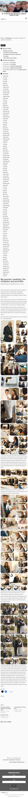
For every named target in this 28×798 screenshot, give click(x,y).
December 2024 (6, 111)
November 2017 (6, 268)
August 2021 (5, 185)
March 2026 (5, 85)
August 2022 (5, 163)
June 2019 (5, 233)
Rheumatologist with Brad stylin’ (17, 762)
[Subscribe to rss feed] (4, 19)
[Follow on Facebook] (1, 19)
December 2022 (6, 155)
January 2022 (5, 176)
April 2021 (5, 192)
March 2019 (5, 238)
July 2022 (5, 164)
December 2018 (6, 244)
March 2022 (5, 172)
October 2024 (5, 115)
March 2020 (5, 216)
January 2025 (5, 109)
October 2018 (5, 248)
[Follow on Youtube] (3, 19)
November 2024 (6, 113)
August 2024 (5, 118)
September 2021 (6, 183)
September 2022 (6, 161)
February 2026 (6, 87)
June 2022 (5, 166)
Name (14, 775)
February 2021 (6, 196)
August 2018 (5, 251)
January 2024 (5, 131)
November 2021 (6, 179)
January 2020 (5, 220)
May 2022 (5, 168)
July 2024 (5, 120)
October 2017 (5, 270)
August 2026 (5, 76)
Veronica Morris (12, 284)
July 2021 (5, 187)
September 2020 (6, 205)
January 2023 (5, 153)
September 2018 (6, 250)
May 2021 (5, 190)
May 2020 (5, 213)
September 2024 (6, 116)
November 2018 (6, 246)
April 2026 (5, 83)
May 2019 (5, 235)
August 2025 (5, 98)
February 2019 (6, 240)
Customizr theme (17, 796)
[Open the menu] (26, 19)
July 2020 (5, 209)
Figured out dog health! (16, 66)
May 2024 (5, 124)
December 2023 (6, 133)
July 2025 (5, 100)
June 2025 (5, 102)
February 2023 (6, 152)
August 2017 (5, 274)
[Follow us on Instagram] (6, 19)
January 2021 (5, 198)
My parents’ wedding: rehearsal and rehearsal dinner (6, 708)
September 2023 (6, 139)
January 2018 (5, 264)
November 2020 (6, 201)
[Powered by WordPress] (22, 794)
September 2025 (6, 96)
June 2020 (5, 211)
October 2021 (5, 181)
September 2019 (6, 227)
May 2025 (5, 103)
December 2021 (6, 177)
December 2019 (6, 222)
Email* (14, 780)
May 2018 (5, 257)
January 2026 (5, 89)
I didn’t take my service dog (9, 58)
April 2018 (5, 259)
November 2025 (6, 92)
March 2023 (5, 150)
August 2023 (5, 140)
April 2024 (5, 126)
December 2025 (6, 91)
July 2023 (5, 142)
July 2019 (5, 231)
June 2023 (5, 144)
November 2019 (6, 224)
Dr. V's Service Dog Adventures (12, 794)
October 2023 (5, 137)
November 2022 (6, 157)
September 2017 (6, 272)
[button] (8, 331)
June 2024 (5, 122)
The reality (5, 56)
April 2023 (5, 148)
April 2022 (5, 170)
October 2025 (5, 94)
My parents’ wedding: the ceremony (11, 760)
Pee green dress (4, 715)
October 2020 (5, 203)
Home (2, 38)
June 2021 (5, 189)
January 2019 (5, 242)
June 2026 (5, 79)
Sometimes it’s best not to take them (12, 54)
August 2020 (5, 207)
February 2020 (6, 218)
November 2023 (6, 135)
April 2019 (5, 237)
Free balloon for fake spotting (10, 52)
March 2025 (5, 105)
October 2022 (5, 159)
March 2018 (5, 261)
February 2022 (6, 174)
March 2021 (5, 194)
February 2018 (6, 262)
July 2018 (5, 253)
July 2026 (5, 78)
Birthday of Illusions (8, 51)
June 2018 (5, 255)
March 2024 (5, 127)
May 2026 (5, 81)
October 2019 (5, 226)
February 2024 (6, 129)
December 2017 (6, 266)
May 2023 (5, 146)
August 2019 (5, 229)
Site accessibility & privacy (14, 788)
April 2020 (5, 214)
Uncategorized (8, 38)
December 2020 (6, 200)
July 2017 (5, 275)
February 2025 (6, 107)
